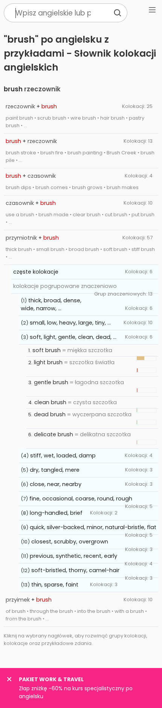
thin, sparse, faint (54, 584)
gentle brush (51, 382)
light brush (48, 362)
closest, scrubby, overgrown (69, 541)
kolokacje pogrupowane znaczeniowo (65, 286)
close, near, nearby (55, 484)
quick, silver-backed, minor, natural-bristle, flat (93, 527)
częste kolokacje (35, 272)
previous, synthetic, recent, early (73, 556)
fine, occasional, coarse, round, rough (80, 498)
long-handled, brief (56, 513)
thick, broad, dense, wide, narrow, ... (51, 304)
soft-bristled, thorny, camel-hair (75, 570)
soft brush (46, 350)
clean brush (50, 402)
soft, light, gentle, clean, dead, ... (73, 337)
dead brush (50, 414)
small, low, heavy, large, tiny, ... (70, 322)
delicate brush (53, 434)
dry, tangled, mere (54, 470)
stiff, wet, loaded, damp (63, 455)
